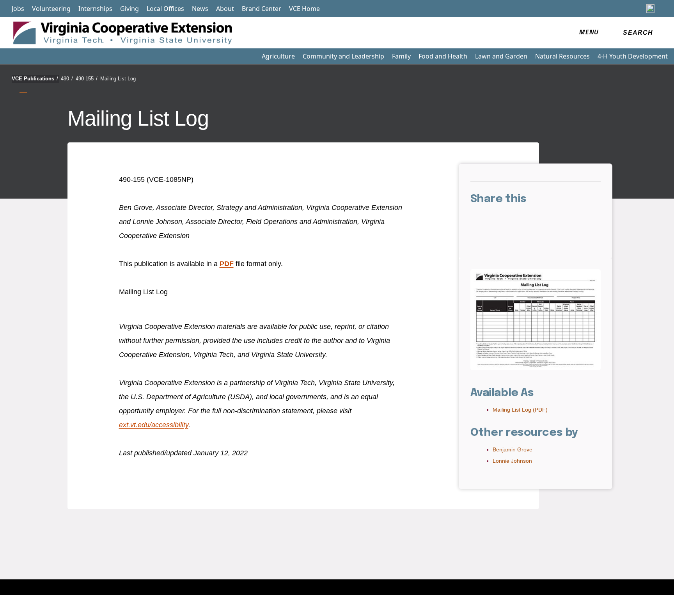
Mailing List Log (118, 79)
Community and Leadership (343, 56)
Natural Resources (562, 56)
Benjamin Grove (512, 449)
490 (67, 79)
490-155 (87, 79)
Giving (129, 8)
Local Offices (165, 8)
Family (401, 56)
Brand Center (261, 8)
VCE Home (304, 8)
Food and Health (443, 56)
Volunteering (51, 8)
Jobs (18, 8)
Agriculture (278, 56)
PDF (227, 264)
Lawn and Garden (501, 56)
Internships (95, 8)
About (225, 8)
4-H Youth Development (633, 56)
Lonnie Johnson (512, 461)
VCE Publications (35, 79)
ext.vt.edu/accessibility (153, 425)
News (200, 8)
